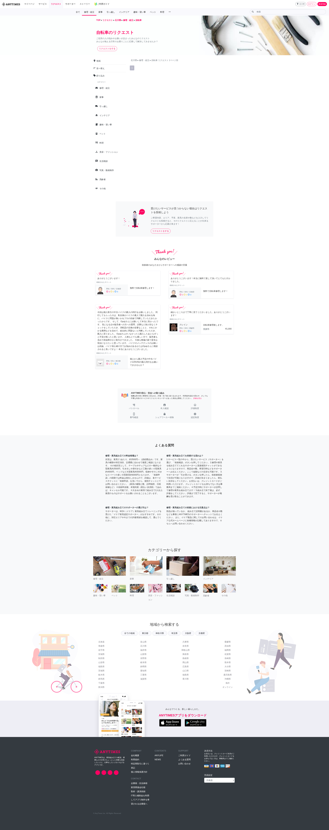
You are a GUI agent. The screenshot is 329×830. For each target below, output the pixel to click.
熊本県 (228, 662)
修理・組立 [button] (89, 12)
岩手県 (101, 650)
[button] (300, 4)
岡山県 (185, 662)
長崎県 (228, 658)
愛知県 (143, 671)
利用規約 (135, 759)
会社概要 (135, 755)
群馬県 (101, 679)
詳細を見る (197, 398)
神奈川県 (160, 633)
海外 (228, 683)
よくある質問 (184, 759)
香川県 (185, 679)
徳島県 (185, 675)
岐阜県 (143, 662)
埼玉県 (174, 633)
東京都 (145, 633)
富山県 (143, 642)
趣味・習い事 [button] (139, 12)
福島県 (101, 666)
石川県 (143, 646)
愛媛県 (228, 642)
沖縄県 (228, 679)
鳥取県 (185, 654)
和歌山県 (185, 650)
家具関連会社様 (138, 787)
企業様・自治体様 (139, 783)
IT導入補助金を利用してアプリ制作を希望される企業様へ (140, 799)
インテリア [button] (124, 12)
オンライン (227, 687)
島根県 (185, 658)
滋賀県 (143, 679)
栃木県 (101, 675)
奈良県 (185, 646)
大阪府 (188, 633)
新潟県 (101, 687)
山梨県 (143, 654)
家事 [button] (100, 12)
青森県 (101, 646)
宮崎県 (228, 671)
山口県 (185, 671)
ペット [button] (153, 12)
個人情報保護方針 (139, 772)
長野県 (143, 658)
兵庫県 (185, 642)
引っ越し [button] (111, 12)
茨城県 (101, 671)
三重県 (143, 675)
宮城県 (101, 654)
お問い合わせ (184, 764)
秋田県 (101, 658)
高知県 (228, 646)
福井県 (143, 650)
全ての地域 (129, 633)
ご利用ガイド (184, 755)
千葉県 (101, 683)
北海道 (101, 642)
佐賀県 (228, 654)
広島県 (185, 666)
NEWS (158, 759)
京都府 (202, 633)
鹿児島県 (227, 675)
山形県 (101, 662)
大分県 (228, 666)
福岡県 (228, 650)
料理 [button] (162, 12)
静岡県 (143, 666)
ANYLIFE (159, 755)
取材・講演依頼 (138, 791)
